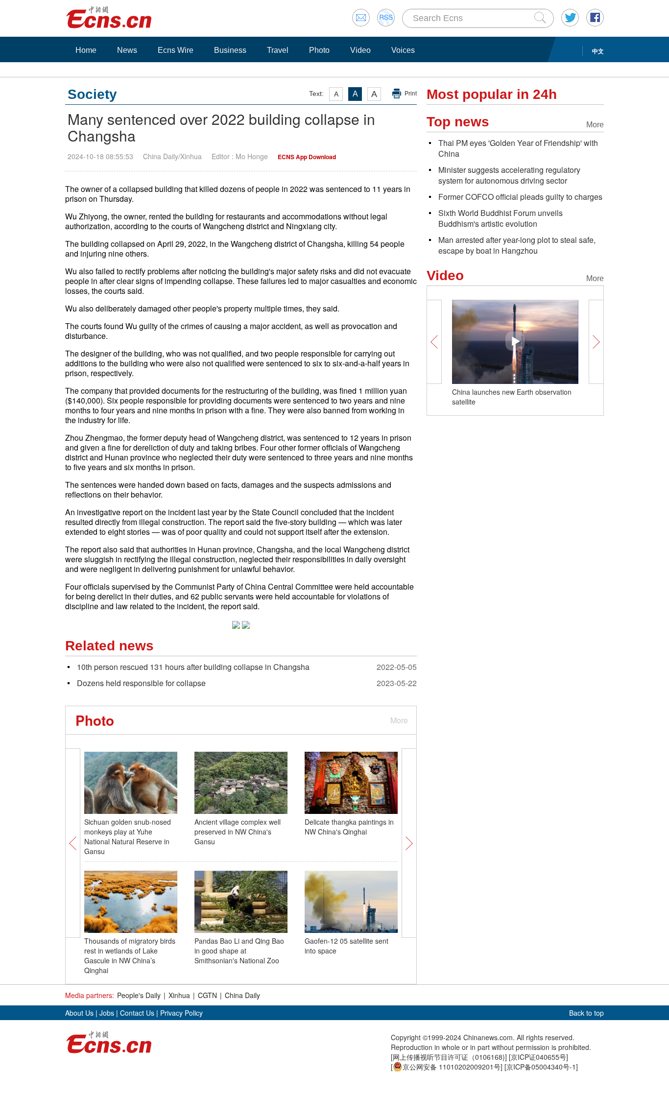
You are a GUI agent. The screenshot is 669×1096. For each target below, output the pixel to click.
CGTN (207, 995)
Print (411, 93)
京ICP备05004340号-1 (541, 1067)
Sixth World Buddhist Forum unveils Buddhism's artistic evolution (500, 218)
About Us (79, 1013)
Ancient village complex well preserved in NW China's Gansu (237, 831)
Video (360, 50)
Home (85, 50)
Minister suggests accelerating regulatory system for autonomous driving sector (509, 175)
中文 (598, 51)
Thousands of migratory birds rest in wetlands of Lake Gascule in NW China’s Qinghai (129, 955)
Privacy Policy (181, 1013)
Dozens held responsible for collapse (141, 683)
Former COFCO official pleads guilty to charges (520, 196)
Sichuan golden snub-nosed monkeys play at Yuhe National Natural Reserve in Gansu (127, 836)
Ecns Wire (175, 50)
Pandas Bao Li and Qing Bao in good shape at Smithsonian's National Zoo (239, 950)
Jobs (106, 1013)
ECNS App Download (307, 156)
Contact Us (137, 1013)
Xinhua (179, 995)
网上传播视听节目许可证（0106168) (449, 1057)
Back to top (586, 1013)
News (127, 50)
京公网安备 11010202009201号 (452, 1067)
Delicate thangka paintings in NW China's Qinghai (349, 826)
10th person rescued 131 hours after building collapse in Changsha (193, 666)
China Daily (242, 995)
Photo (319, 50)
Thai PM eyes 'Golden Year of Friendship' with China (518, 148)
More (399, 720)
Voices (403, 50)
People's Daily (139, 995)
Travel (277, 50)
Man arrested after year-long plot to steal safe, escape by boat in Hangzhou (517, 245)
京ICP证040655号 (538, 1057)
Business (230, 50)
